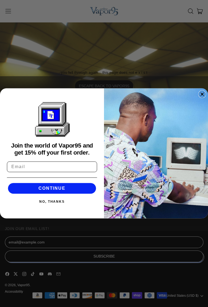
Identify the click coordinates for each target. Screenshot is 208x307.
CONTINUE (51, 188)
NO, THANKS (52, 202)
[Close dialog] (202, 94)
